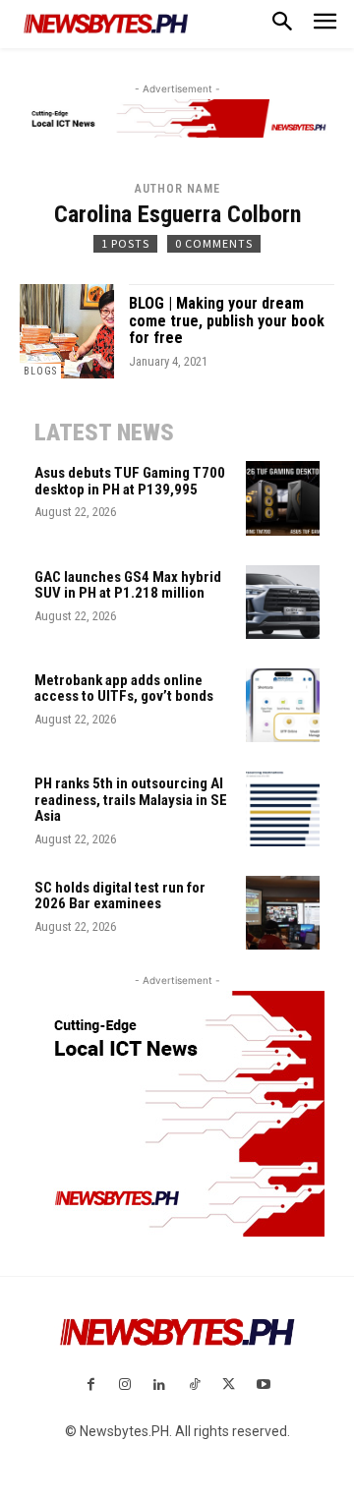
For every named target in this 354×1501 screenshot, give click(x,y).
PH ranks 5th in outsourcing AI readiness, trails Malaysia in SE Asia (130, 800)
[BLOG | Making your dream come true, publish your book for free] (67, 331)
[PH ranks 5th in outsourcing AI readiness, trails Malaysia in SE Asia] (283, 808)
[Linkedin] (160, 1385)
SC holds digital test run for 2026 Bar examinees (120, 896)
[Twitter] (228, 1385)
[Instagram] (125, 1385)
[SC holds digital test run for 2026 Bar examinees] (283, 913)
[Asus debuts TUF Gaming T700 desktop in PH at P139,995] (283, 498)
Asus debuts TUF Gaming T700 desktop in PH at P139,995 (129, 481)
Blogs (40, 371)
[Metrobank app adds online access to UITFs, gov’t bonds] (283, 705)
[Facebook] (90, 1385)
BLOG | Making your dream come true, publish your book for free (226, 320)
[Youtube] (263, 1385)
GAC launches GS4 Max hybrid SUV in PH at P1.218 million (127, 585)
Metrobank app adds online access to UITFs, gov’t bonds (123, 688)
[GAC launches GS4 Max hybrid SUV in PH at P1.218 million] (283, 602)
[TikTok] (194, 1385)
